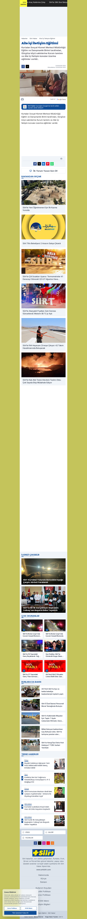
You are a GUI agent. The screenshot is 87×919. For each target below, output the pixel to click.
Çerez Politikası (43, 895)
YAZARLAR (29, 838)
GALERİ (50, 832)
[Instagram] (44, 843)
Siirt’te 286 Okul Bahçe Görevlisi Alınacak (49, 2)
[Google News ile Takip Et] (61, 99)
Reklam (43, 882)
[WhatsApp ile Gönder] (52, 164)
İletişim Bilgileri (43, 904)
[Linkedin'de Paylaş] (43, 164)
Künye (43, 878)
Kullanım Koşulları (43, 888)
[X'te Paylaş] (27, 66)
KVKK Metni (43, 901)
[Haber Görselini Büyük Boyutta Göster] (43, 83)
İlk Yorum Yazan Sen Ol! (45, 171)
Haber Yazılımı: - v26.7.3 (43, 917)
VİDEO (27, 832)
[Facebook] (35, 843)
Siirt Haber (33, 38)
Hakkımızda (43, 875)
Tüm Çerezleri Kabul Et (20, 913)
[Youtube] (48, 843)
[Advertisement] (43, 21)
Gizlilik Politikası (43, 891)
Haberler (24, 38)
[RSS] (52, 843)
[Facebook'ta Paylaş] (23, 66)
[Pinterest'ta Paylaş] (47, 164)
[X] (39, 843)
